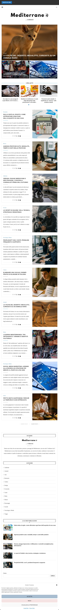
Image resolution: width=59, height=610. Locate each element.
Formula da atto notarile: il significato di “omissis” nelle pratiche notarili (48, 100)
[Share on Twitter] (16, 136)
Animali (6, 471)
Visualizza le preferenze (29, 605)
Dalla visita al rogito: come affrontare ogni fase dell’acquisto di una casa (14, 116)
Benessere (6, 478)
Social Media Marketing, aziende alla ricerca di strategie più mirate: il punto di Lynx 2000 (25, 2)
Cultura (6, 481)
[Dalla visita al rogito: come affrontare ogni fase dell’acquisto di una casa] (44, 124)
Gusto (5, 492)
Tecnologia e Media (9, 510)
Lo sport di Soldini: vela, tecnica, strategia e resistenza (30, 553)
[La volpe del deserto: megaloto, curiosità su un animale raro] (29, 42)
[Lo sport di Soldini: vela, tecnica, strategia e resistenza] (44, 219)
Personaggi (7, 503)
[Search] (56, 7)
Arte (5, 474)
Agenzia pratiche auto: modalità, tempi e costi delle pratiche (31, 534)
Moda (5, 496)
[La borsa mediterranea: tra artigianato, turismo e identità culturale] (15, 69)
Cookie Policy (26, 608)
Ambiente (6, 467)
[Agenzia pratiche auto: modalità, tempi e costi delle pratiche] (44, 156)
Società (6, 506)
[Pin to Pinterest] (18, 136)
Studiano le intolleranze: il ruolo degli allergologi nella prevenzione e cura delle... (29, 100)
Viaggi (6, 514)
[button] (56, 585)
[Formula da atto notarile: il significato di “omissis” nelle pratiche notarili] (48, 91)
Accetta (29, 596)
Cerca (4, 573)
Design (6, 485)
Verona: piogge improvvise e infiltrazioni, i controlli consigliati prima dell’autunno (15, 180)
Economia (6, 489)
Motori (6, 499)
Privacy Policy (32, 608)
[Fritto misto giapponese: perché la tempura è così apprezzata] (44, 406)
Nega (29, 600)
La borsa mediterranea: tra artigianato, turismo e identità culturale (14, 74)
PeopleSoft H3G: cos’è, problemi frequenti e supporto (29, 562)
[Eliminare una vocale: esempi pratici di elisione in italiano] (44, 282)
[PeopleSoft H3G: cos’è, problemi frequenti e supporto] (44, 250)
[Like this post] (13, 136)
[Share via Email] (20, 136)
